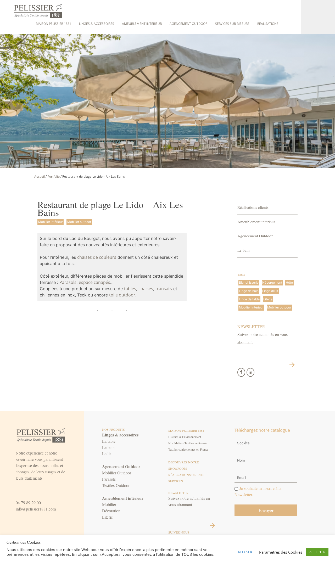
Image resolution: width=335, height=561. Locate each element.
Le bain (243, 250)
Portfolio (53, 176)
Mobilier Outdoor (116, 472)
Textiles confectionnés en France (188, 449)
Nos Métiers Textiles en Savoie (187, 443)
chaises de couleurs (96, 257)
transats (163, 288)
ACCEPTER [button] (317, 551)
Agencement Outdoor (188, 23)
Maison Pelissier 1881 (53, 23)
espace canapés (94, 282)
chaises (145, 288)
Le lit (106, 453)
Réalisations (267, 23)
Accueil (39, 176)
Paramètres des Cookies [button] (280, 552)
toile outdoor (122, 295)
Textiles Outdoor (116, 485)
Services (175, 481)
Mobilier (109, 504)
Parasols (67, 282)
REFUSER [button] (245, 551)
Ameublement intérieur (142, 23)
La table (108, 441)
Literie (107, 517)
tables (130, 288)
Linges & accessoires (96, 23)
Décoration (111, 510)
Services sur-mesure (232, 23)
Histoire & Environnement (184, 437)
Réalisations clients (253, 207)
